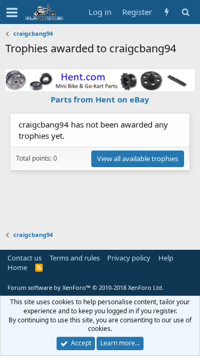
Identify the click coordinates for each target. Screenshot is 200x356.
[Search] (185, 12)
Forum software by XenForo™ (85, 287)
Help (165, 258)
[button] (12, 12)
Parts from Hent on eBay (100, 99)
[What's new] (166, 12)
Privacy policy (128, 258)
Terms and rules (75, 258)
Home (17, 267)
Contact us (24, 258)
